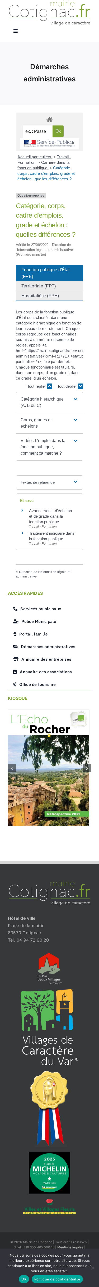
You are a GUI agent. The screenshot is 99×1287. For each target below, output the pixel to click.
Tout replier (37, 386)
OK (23, 1279)
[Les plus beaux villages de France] (50, 955)
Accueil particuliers (34, 157)
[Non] (92, 1267)
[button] (49, 402)
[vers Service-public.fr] (49, 144)
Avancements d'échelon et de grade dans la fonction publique (50, 516)
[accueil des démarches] (49, 119)
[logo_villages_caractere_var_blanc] (49, 991)
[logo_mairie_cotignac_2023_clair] (49, 882)
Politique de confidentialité (57, 1279)
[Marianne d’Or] (49, 1072)
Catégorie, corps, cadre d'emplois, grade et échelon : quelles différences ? (46, 173)
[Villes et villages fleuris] (49, 1201)
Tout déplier (67, 386)
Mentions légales (70, 1247)
